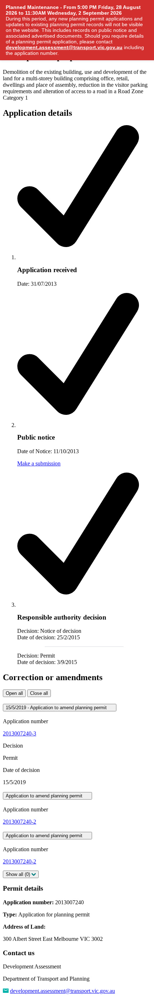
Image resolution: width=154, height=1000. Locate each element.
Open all (14, 693)
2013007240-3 (19, 733)
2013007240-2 (19, 822)
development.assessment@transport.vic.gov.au (62, 991)
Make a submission (39, 463)
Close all (39, 693)
